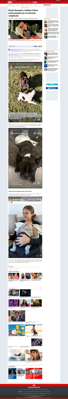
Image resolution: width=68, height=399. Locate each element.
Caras (24, 391)
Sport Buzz (42, 391)
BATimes (47, 389)
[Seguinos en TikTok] (49, 5)
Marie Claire (29, 389)
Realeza (23, 2)
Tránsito (48, 393)
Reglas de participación (43, 393)
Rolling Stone (38, 391)
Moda (26, 2)
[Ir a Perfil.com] (58, 0)
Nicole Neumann (11, 268)
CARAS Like (35, 2)
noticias (12, 369)
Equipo (38, 393)
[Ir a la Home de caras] (10, 2)
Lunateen (43, 389)
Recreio (45, 391)
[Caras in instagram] (44, 5)
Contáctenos (30, 393)
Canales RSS (20, 393)
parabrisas (38, 369)
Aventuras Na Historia (31, 391)
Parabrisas (39, 389)
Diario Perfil (21, 389)
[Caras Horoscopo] (52, 88)
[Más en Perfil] (13, 366)
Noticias (13, 2)
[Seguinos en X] (48, 5)
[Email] (41, 46)
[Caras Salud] (52, 85)
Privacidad (34, 393)
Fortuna (33, 389)
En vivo (59, 2)
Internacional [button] (30, 2)
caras (30, 369)
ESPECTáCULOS (23, 7)
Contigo (26, 391)
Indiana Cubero (16, 268)
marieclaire (21, 369)
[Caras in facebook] (46, 5)
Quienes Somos (25, 393)
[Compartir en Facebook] (34, 46)
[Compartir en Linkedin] (39, 46)
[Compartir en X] (35, 46)
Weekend (36, 389)
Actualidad (20, 2)
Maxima (48, 391)
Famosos (16, 2)
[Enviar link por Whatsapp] (37, 46)
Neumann (16, 54)
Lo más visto (47, 19)
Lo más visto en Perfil (49, 51)
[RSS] (37, 387)
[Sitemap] (39, 387)
